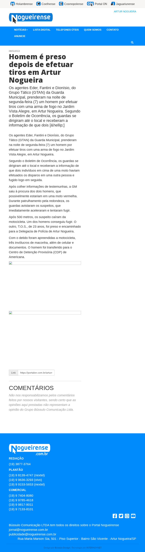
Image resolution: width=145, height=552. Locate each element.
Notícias (20, 29)
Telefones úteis (67, 29)
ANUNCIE (19, 36)
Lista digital (42, 29)
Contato (113, 29)
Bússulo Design (62, 548)
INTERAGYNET (94, 548)
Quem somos (92, 29)
